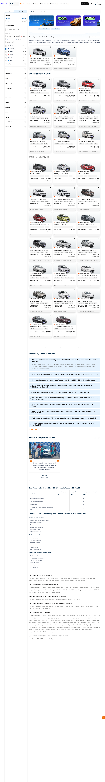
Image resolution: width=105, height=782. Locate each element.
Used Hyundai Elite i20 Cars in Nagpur (71, 347)
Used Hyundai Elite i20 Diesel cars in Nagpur (67, 599)
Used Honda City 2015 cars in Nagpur (85, 616)
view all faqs (33, 429)
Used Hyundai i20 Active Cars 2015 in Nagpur (47, 580)
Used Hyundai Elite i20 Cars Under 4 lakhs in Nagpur (44, 606)
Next (100, 20)
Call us (86, 4)
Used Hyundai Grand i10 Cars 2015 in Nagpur (41, 578)
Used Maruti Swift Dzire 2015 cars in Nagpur (57, 629)
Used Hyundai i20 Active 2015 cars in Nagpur (70, 590)
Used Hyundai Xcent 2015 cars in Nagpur (63, 618)
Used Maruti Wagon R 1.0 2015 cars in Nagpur (47, 620)
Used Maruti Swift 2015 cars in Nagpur (40, 587)
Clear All (33, 29)
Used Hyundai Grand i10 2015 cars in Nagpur (64, 587)
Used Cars (35, 347)
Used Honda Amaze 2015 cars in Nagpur (73, 622)
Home (30, 347)
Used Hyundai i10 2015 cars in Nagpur (45, 590)
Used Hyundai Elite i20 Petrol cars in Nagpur (41, 599)
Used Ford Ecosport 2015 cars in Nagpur (49, 622)
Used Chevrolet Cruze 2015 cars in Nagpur (73, 620)
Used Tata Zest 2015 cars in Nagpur (44, 632)
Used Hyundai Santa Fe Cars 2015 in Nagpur (73, 580)
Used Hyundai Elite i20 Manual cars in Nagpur (42, 639)
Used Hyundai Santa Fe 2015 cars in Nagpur (77, 625)
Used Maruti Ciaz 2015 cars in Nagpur (81, 627)
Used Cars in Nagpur (43, 347)
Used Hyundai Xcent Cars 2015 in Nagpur (67, 578)
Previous (29, 20)
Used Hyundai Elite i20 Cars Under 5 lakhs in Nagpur (74, 606)
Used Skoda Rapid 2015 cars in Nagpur (63, 616)
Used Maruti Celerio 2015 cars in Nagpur (49, 592)
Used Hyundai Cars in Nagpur (55, 347)
